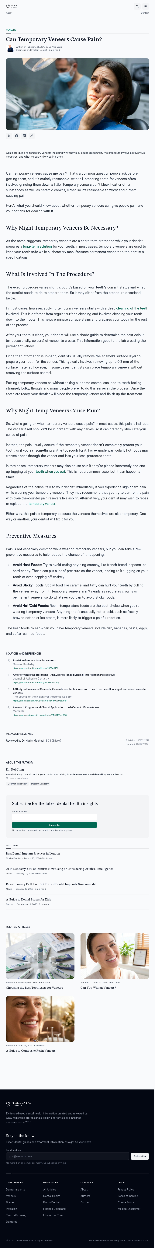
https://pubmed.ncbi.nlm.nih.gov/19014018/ (35, 668)
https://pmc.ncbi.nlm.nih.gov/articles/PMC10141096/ (40, 715)
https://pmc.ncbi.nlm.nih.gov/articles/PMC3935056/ (40, 700)
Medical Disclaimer (129, 1208)
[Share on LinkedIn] (24, 136)
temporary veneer (41, 504)
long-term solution (37, 246)
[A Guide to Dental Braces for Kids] (77, 903)
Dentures (11, 1221)
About (9, 12)
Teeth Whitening (16, 1215)
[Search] (137, 6)
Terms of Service (128, 1195)
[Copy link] (32, 136)
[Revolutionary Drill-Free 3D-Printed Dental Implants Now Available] (77, 888)
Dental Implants (15, 1189)
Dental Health (51, 1195)
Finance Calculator (54, 1208)
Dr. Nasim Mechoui (33, 740)
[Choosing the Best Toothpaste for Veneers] (40, 961)
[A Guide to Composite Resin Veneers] (40, 1024)
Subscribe (54, 824)
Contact (145, 12)
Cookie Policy (126, 1202)
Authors (85, 1195)
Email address (20, 811)
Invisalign (11, 1208)
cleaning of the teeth (132, 308)
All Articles (49, 1189)
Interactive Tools (53, 1215)
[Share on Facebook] (17, 136)
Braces (10, 1202)
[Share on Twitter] (9, 136)
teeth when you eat (50, 472)
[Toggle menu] (145, 6)
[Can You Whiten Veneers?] (115, 961)
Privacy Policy (126, 1189)
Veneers (11, 29)
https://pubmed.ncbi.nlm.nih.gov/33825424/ (36, 682)
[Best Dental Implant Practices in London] (77, 857)
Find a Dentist (51, 1202)
